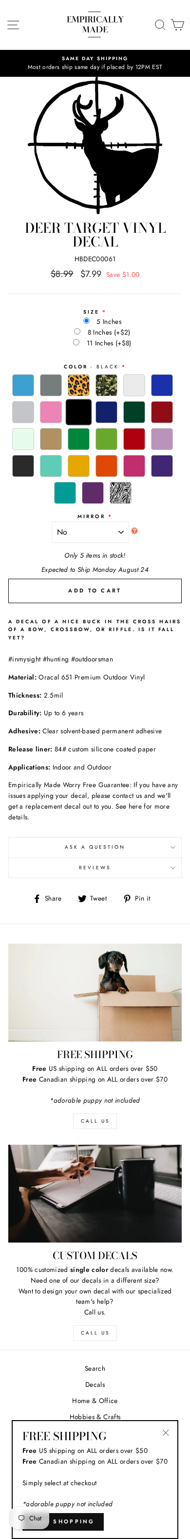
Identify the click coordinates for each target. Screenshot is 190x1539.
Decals (95, 1384)
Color (91, 366)
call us (95, 1121)
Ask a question (95, 847)
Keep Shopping (63, 1521)
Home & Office (94, 1400)
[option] (95, 63)
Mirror (91, 516)
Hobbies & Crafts (95, 1417)
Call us (95, 1332)
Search (95, 1368)
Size (91, 312)
